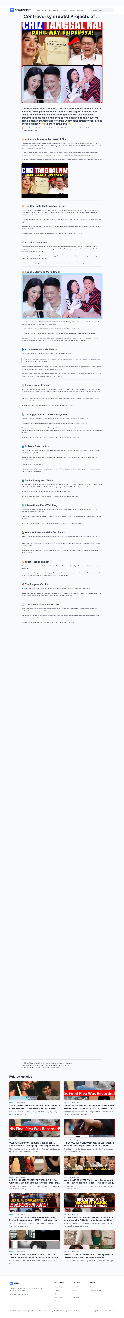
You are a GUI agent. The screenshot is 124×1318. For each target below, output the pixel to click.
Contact (75, 1290)
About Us (75, 1287)
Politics (65, 10)
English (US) (97, 1311)
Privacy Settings (109, 1311)
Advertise (75, 1297)
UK (50, 10)
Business (56, 10)
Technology (58, 1287)
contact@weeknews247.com (19, 1294)
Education (81, 10)
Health (72, 10)
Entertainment (59, 1297)
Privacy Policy (94, 1287)
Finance (57, 1301)
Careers (75, 1294)
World (44, 10)
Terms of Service (95, 1290)
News (38, 10)
